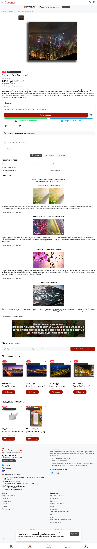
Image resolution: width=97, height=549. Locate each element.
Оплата (63, 155)
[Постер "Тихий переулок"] (84, 371)
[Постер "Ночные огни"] (13, 371)
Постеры (17, 11)
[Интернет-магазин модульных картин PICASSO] (10, 2)
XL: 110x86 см (41, 109)
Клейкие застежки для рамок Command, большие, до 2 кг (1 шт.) (35, 432)
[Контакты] (94, 2)
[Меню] (2, 2)
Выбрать (10, 392)
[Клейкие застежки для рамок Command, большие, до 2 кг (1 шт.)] (37, 416)
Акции (52, 517)
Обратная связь (55, 522)
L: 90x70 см (30, 109)
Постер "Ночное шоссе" (57, 386)
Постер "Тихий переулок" (81, 386)
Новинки (4, 504)
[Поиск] (90, 2)
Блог (51, 514)
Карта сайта (64, 530)
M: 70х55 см (20, 109)
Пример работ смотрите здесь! (12, 278)
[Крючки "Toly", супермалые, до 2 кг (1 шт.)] (13, 416)
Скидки (4, 506)
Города (12, 148)
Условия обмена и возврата (59, 512)
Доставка (51, 155)
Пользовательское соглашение (60, 520)
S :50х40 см (9, 109)
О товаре (38, 155)
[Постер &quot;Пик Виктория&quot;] (52, 42)
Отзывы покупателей (57, 504)
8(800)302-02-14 (9, 456)
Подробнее (66, 7)
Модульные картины (8, 496)
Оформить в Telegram (73, 121)
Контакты (53, 501)
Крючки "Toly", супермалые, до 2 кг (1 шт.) (12, 432)
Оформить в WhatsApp (27, 121)
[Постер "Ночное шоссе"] (60, 371)
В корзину (47, 115)
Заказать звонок (8, 461)
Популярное (6, 509)
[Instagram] (58, 473)
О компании (54, 498)
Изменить (33, 133)
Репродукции (6, 501)
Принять (74, 534)
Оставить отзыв (82, 349)
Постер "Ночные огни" (9, 386)
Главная (4, 11)
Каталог (11, 11)
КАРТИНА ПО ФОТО (57, 496)
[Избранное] (91, 115)
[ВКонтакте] (52, 473)
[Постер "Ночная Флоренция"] (37, 371)
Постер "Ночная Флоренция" (35, 386)
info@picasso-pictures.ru (12, 475)
